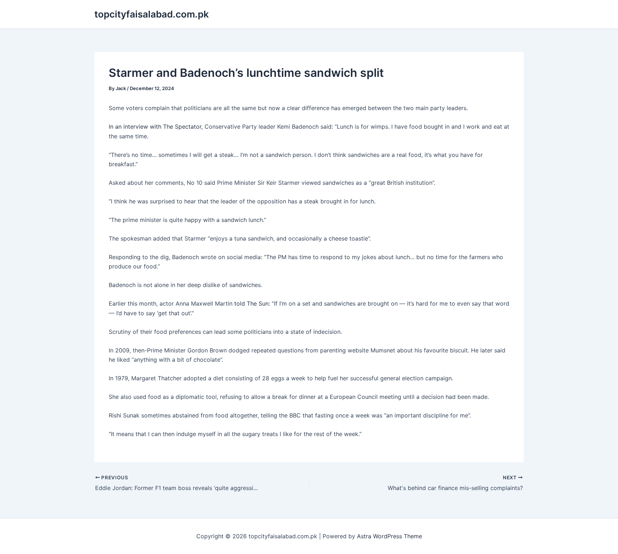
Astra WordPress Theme (389, 536)
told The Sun (251, 303)
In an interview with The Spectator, (156, 126)
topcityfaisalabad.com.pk (151, 14)
